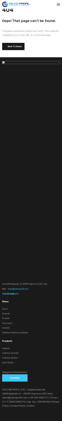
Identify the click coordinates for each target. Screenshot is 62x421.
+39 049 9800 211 (39, 397)
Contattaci (15, 378)
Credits (31, 405)
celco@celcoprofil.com (14, 397)
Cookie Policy (17, 405)
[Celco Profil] (16, 4)
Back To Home (15, 46)
